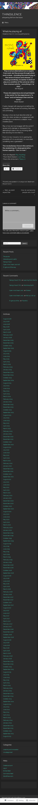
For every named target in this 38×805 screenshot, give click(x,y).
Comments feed (8, 773)
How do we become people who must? (28, 192)
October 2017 (7, 602)
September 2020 (8, 509)
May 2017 (6, 616)
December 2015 (8, 661)
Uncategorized (22, 181)
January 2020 (7, 530)
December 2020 (8, 501)
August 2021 (7, 479)
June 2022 (6, 452)
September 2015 (8, 669)
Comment (28, 226)
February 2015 (7, 688)
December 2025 (8, 340)
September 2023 (8, 412)
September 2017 (8, 605)
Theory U (22, 159)
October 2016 (7, 634)
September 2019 (8, 541)
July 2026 (6, 321)
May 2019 (6, 551)
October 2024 (7, 378)
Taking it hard (7, 262)
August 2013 (7, 736)
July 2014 (6, 707)
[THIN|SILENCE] (19, 5)
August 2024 (7, 383)
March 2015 (7, 685)
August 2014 (7, 704)
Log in (5, 768)
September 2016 (8, 637)
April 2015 (6, 683)
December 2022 (8, 436)
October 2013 (7, 731)
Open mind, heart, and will (11, 264)
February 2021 (7, 495)
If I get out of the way (9, 267)
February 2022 (7, 463)
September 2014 (8, 701)
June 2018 (6, 581)
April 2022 (6, 458)
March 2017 (7, 621)
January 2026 (7, 337)
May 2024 (6, 391)
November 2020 (8, 503)
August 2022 (7, 447)
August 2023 (7, 415)
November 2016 (8, 632)
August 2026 (7, 319)
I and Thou (21, 157)
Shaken (28, 290)
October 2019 (7, 538)
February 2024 (8, 399)
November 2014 (8, 696)
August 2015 (7, 672)
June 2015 (6, 677)
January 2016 (7, 658)
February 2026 (8, 335)
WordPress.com (8, 776)
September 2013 (8, 733)
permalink (8, 184)
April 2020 (6, 522)
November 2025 (8, 343)
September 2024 (8, 380)
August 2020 (7, 511)
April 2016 (6, 650)
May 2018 (6, 584)
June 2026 (6, 324)
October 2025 (7, 345)
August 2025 (7, 351)
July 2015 (6, 675)
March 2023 (7, 428)
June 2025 (6, 356)
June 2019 (6, 549)
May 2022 (6, 455)
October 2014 (7, 699)
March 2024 (7, 396)
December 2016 (8, 629)
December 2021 (8, 469)
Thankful (25, 300)
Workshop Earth (29, 285)
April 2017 (6, 618)
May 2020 (6, 519)
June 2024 (6, 388)
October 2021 (7, 474)
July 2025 (6, 353)
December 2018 (8, 565)
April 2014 (6, 715)
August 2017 (7, 608)
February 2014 (7, 720)
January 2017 (7, 626)
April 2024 (6, 394)
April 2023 (6, 426)
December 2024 (8, 372)
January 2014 (7, 723)
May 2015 (6, 680)
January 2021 (7, 498)
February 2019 (7, 559)
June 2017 (6, 613)
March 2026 (7, 332)
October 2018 (7, 570)
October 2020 (7, 506)
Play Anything (20, 155)
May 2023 (6, 423)
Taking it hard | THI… (15, 280)
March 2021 (7, 493)
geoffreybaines (24, 34)
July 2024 (6, 385)
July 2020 (6, 514)
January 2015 (7, 691)
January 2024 (7, 402)
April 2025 (6, 361)
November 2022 (8, 439)
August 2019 (7, 543)
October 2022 (7, 442)
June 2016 (6, 645)
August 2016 (7, 640)
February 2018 (8, 592)
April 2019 (6, 554)
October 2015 (7, 667)
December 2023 (8, 404)
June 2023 (6, 420)
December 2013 (8, 725)
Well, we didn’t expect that (9, 191)
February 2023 (7, 431)
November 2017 (8, 600)
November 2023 (8, 407)
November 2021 (8, 471)
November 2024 (8, 375)
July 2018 (6, 578)
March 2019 (7, 557)
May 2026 (6, 327)
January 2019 (7, 562)
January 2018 (7, 594)
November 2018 (8, 567)
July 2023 (6, 418)
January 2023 (7, 434)
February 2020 (8, 527)
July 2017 (6, 610)
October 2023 (7, 410)
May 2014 (6, 712)
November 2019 (8, 535)
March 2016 (7, 653)
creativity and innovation (10, 749)
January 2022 (7, 466)
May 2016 (6, 648)
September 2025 (8, 348)
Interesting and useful (10, 259)
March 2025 (7, 364)
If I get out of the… (14, 300)
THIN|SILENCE (12, 14)
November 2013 (8, 728)
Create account (8, 765)
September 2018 (8, 573)
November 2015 (8, 664)
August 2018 (7, 576)
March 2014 (7, 717)
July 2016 (6, 642)
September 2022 (8, 444)
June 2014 (6, 709)
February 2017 (7, 624)
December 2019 (8, 533)
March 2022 (7, 460)
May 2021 (6, 487)
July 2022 (6, 450)
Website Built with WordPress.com (13, 797)
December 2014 (8, 693)
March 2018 (7, 589)
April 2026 (6, 329)
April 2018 (6, 586)
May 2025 (6, 359)
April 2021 (6, 490)
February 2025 (7, 367)
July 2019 (6, 546)
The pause (6, 256)
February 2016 (8, 656)
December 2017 (8, 597)
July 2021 (6, 482)
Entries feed (7, 771)
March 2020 (7, 525)
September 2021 (8, 476)
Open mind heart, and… (16, 290)
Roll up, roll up (30, 295)
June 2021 (6, 485)
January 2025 (7, 369)
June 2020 (6, 517)
